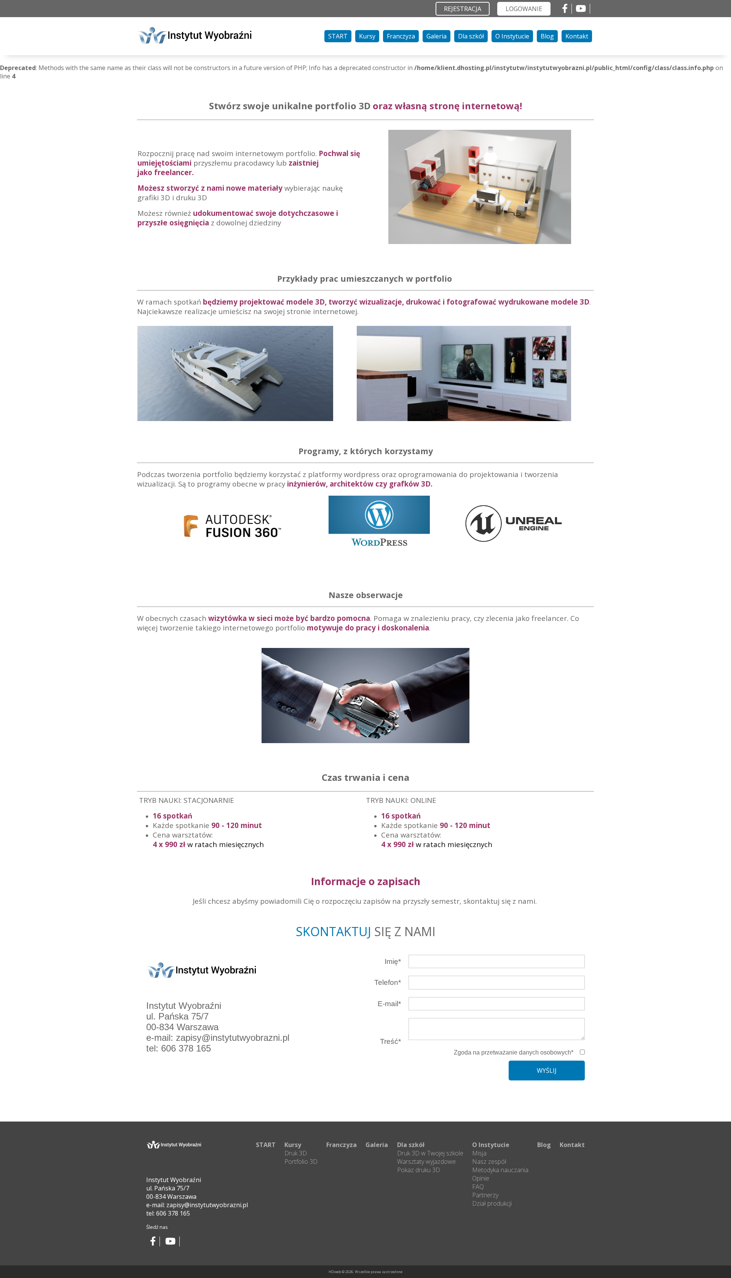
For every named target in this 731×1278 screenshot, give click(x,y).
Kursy (367, 36)
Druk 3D (295, 1153)
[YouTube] (581, 9)
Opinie (480, 1178)
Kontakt (576, 36)
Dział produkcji (492, 1203)
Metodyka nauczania (500, 1170)
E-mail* (389, 1004)
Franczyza (401, 36)
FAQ (478, 1186)
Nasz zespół (489, 1161)
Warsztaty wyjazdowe (426, 1161)
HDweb (335, 1271)
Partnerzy (485, 1195)
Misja (479, 1153)
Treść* (390, 1041)
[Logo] (194, 41)
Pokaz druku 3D (418, 1170)
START (338, 36)
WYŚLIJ (547, 1070)
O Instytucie (512, 36)
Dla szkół (471, 36)
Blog (547, 36)
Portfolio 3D (301, 1161)
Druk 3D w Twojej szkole (430, 1153)
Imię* (393, 961)
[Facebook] (565, 9)
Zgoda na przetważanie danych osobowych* (513, 1052)
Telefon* (387, 982)
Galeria (436, 36)
